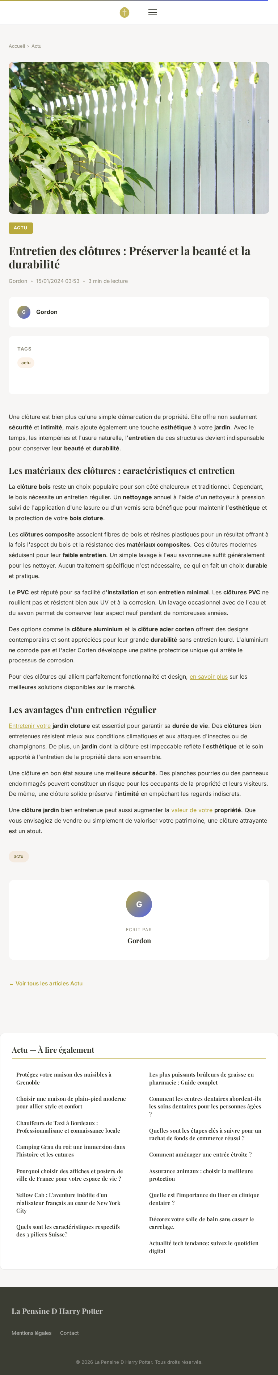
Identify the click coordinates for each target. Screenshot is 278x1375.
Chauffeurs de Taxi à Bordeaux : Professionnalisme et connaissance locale (68, 1126)
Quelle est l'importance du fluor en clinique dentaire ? (204, 1198)
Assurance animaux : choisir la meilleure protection (201, 1174)
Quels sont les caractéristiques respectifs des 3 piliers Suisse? (68, 1230)
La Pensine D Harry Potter (57, 1311)
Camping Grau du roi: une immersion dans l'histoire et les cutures (70, 1150)
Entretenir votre (30, 725)
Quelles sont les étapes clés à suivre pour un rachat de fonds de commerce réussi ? (205, 1134)
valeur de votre (191, 810)
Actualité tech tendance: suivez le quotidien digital (203, 1246)
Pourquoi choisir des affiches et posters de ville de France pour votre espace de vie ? (69, 1174)
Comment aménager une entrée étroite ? (200, 1154)
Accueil (17, 46)
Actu (36, 46)
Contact (69, 1333)
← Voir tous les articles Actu (46, 983)
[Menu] (153, 12)
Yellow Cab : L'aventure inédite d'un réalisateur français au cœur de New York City (68, 1202)
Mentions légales (31, 1333)
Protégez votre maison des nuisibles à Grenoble (63, 1078)
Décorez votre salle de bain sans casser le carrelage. (201, 1222)
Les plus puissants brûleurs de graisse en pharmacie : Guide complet (201, 1078)
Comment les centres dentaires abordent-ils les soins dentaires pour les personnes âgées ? (205, 1106)
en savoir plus (209, 676)
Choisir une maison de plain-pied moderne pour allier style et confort (71, 1102)
